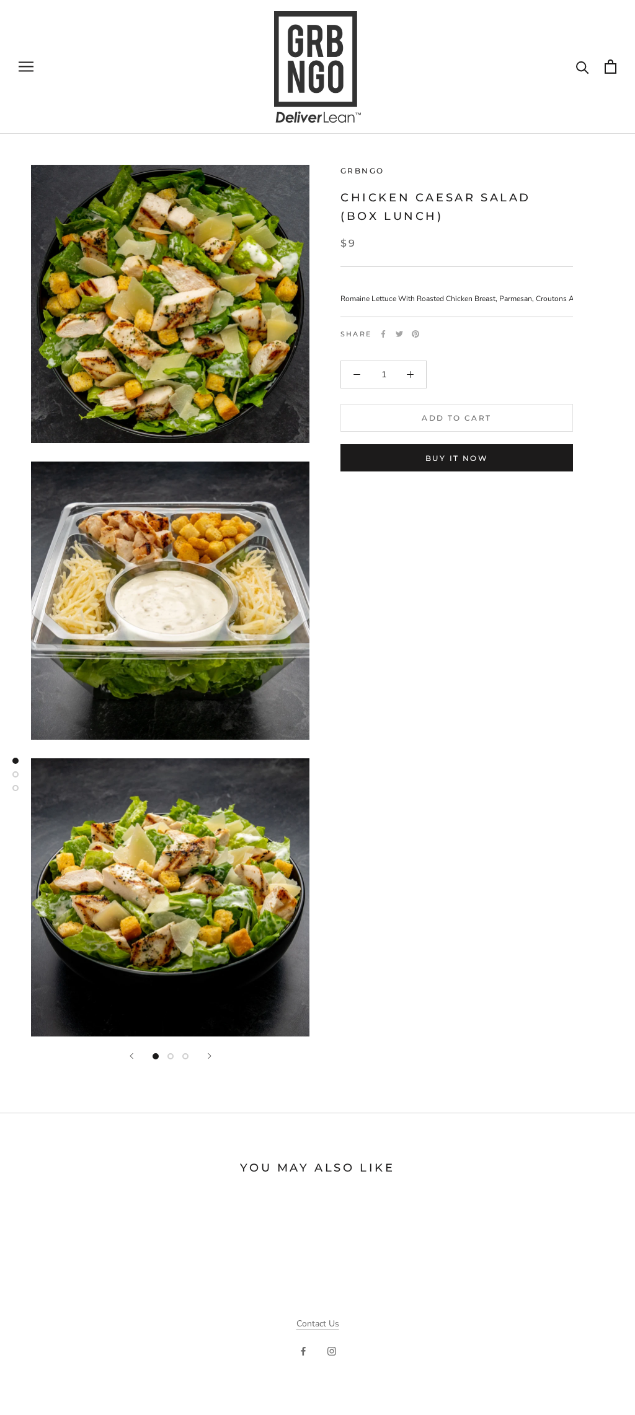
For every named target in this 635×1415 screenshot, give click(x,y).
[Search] (582, 66)
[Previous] (131, 1056)
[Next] (209, 1056)
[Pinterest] (415, 334)
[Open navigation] (26, 66)
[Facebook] (383, 334)
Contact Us (317, 1324)
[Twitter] (399, 334)
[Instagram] (331, 1351)
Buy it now (456, 458)
